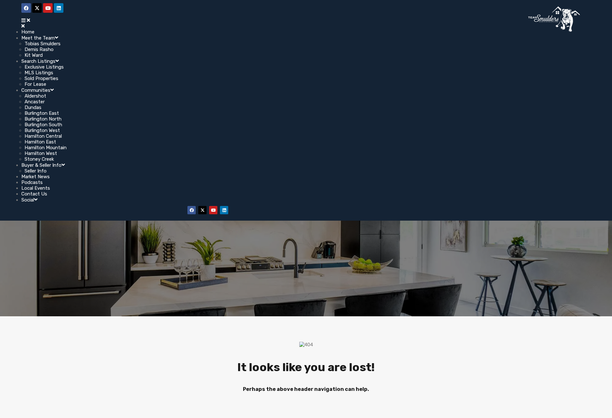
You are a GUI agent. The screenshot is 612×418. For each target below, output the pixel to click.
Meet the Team (38, 38)
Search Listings (38, 61)
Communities (35, 90)
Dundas (33, 107)
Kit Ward (34, 55)
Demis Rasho (39, 49)
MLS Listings (39, 73)
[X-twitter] (202, 210)
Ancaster (35, 102)
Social (27, 200)
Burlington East (42, 113)
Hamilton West (41, 153)
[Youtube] (213, 210)
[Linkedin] (224, 210)
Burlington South (43, 125)
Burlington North (43, 119)
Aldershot (35, 96)
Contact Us (34, 194)
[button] (206, 20)
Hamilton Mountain (46, 147)
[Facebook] (191, 210)
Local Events (35, 188)
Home (27, 32)
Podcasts (32, 182)
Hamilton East (40, 142)
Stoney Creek (39, 159)
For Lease (35, 84)
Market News (35, 177)
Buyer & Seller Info (41, 165)
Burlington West (42, 130)
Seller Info (36, 171)
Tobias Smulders (43, 44)
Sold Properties (41, 78)
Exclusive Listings (44, 67)
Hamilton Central (43, 136)
